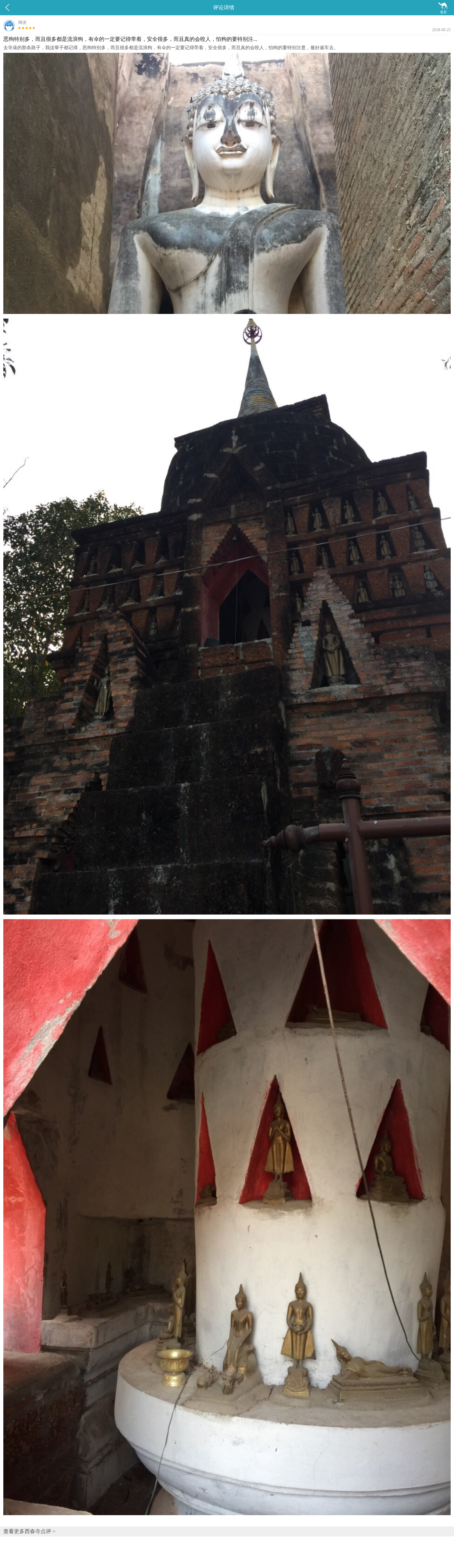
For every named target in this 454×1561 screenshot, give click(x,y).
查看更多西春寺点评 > (29, 1531)
